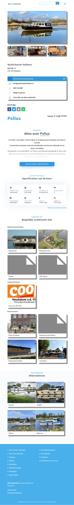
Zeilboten (12, 457)
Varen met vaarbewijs (16, 454)
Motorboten (13, 464)
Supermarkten (13, 475)
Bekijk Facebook (19, 93)
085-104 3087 (18, 88)
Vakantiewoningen (15, 468)
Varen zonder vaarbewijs (17, 450)
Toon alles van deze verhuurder (24, 97)
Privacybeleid (45, 454)
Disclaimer (44, 457)
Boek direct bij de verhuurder (23, 79)
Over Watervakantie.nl (48, 450)
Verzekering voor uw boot (49, 461)
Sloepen (11, 461)
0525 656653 (11, 490)
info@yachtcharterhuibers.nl (23, 83)
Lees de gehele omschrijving (37, 164)
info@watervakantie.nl (14, 493)
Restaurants (13, 471)
